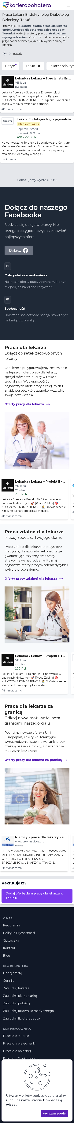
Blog (6, 955)
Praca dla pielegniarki (19, 1043)
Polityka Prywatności (19, 933)
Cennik (8, 980)
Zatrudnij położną (16, 1003)
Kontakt (9, 948)
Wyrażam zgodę (54, 1113)
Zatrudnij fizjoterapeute (21, 1018)
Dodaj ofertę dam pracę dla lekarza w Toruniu (34, 896)
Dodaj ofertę (12, 973)
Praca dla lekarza (16, 1036)
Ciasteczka (11, 940)
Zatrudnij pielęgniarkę (20, 996)
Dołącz (15, 250)
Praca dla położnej (17, 1051)
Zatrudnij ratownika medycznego (28, 1011)
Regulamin (11, 925)
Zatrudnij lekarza (16, 988)
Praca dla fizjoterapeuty (21, 1058)
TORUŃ (17, 53)
